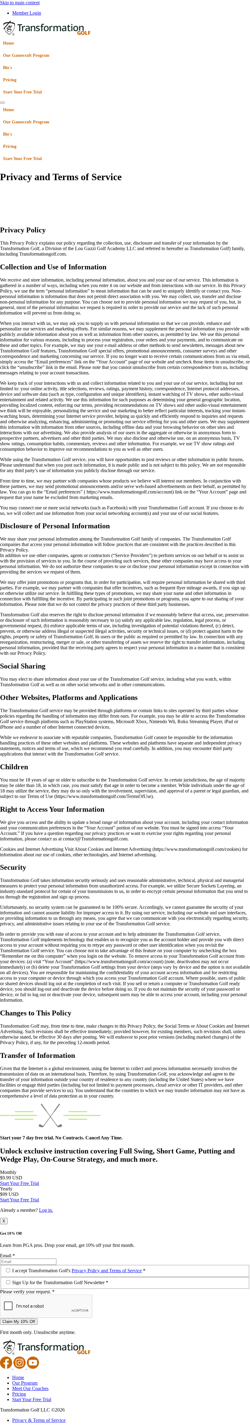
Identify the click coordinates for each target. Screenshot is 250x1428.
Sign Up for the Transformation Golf (60, 1282)
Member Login (26, 13)
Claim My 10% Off (18, 1321)
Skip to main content (20, 2)
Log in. (46, 1210)
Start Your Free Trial (22, 92)
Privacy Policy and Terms (107, 1270)
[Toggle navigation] (2, 103)
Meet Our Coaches (30, 1388)
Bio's (7, 67)
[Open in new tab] (6, 1367)
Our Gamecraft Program (26, 55)
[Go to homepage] (47, 34)
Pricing (9, 80)
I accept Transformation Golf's (78, 1270)
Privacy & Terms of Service (39, 1420)
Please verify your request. (27, 1291)
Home (8, 43)
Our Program (25, 1383)
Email (7, 1255)
